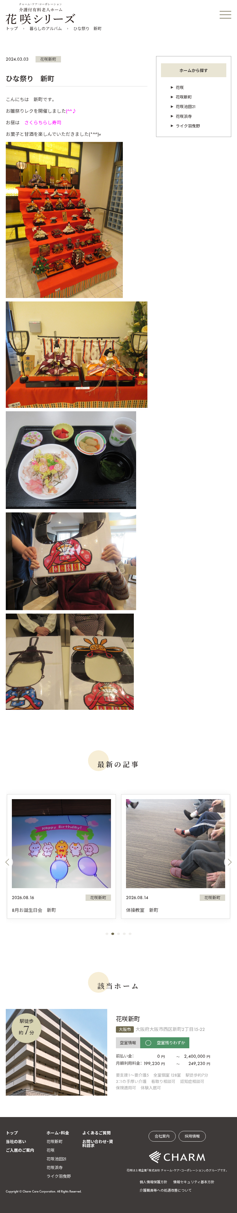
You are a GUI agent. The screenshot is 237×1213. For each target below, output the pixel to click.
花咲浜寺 (184, 116)
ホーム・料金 (58, 1133)
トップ (12, 28)
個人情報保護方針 (153, 1182)
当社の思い (16, 1141)
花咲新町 (48, 59)
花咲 (180, 87)
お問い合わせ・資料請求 (97, 1143)
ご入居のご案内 (20, 1150)
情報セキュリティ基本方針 (193, 1182)
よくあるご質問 (96, 1133)
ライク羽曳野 (188, 126)
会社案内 (162, 1136)
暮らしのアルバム (45, 28)
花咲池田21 (186, 106)
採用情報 (192, 1136)
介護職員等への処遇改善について (166, 1190)
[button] (7, 862)
